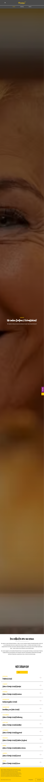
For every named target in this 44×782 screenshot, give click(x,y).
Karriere (14, 6)
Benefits (30, 6)
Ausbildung (22, 6)
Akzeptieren (31, 779)
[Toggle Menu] (5, 3)
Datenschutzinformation (14, 779)
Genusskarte (42, 394)
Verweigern (39, 779)
